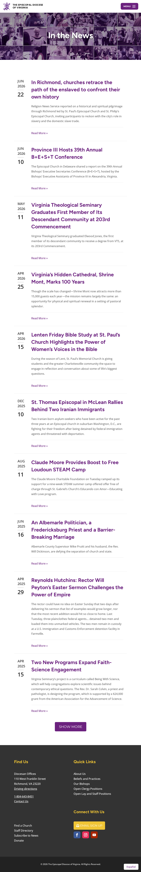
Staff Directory (23, 830)
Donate (19, 840)
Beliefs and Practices (87, 779)
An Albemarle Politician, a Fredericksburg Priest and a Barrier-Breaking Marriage (73, 529)
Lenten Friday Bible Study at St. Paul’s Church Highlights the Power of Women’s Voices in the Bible (75, 342)
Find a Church (23, 825)
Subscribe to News (26, 835)
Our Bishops (82, 784)
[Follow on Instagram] (85, 834)
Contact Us (21, 801)
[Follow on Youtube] (94, 834)
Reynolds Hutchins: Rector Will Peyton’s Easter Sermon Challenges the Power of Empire (77, 587)
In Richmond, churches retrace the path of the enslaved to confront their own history (75, 89)
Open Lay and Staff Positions (92, 794)
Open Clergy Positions (88, 789)
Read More (38, 133)
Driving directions (25, 789)
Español (131, 866)
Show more (70, 727)
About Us (80, 774)
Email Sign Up (91, 825)
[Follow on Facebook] (77, 834)
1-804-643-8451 (24, 796)
